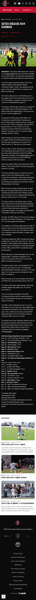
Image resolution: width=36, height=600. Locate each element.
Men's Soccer (6, 19)
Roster (17, 10)
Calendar (26, 3)
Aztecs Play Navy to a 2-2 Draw (13, 445)
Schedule (4, 32)
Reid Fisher (8, 331)
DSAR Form (18, 565)
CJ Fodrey (25, 329)
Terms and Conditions (18, 561)
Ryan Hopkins (10, 74)
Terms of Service (18, 576)
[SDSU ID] (15, 3)
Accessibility (18, 588)
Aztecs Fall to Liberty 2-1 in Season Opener (17, 503)
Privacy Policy (18, 553)
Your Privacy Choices (18, 568)
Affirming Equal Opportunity (18, 584)
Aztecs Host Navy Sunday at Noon (13, 478)
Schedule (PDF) (15, 32)
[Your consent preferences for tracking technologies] (3, 596)
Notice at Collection (18, 572)
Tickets (19, 3)
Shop (22, 3)
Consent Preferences (18, 557)
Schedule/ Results (28, 10)
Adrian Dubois (24, 155)
